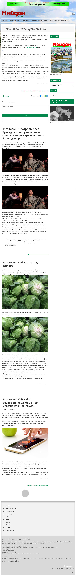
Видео (51, 20)
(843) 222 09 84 (70, 568)
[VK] (73, 14)
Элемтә (63, 20)
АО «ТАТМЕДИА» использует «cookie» (11, 558)
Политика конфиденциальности (10, 561)
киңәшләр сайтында (31, 47)
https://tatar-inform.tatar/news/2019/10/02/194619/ (37, 254)
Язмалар (7, 96)
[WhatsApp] (45, 96)
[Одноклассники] (42, 96)
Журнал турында (13, 20)
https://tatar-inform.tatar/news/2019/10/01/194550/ (37, 485)
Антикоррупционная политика (10, 557)
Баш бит (4, 20)
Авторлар (34, 20)
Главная (8, 506)
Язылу (40, 20)
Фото (45, 20)
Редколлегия (25, 20)
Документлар (10, 530)
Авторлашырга (13, 119)
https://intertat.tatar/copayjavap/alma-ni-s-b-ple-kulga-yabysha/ (35, 90)
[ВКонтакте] (40, 96)
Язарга (25, 115)
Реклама (57, 20)
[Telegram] (47, 96)
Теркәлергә (37, 119)
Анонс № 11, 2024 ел (56, 74)
